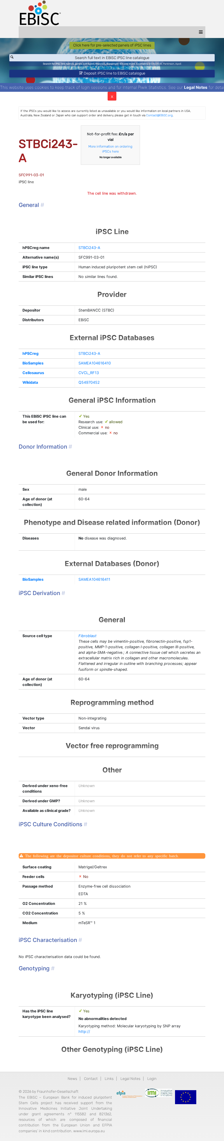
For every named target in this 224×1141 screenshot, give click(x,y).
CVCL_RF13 (88, 373)
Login (152, 1078)
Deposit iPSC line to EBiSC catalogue (114, 73)
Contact (91, 1078)
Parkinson (168, 63)
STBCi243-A (89, 248)
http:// (84, 1031)
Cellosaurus (33, 373)
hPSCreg (30, 353)
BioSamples (32, 363)
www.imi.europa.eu (89, 1131)
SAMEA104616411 (94, 579)
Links (109, 1078)
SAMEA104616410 (94, 363)
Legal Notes (195, 87)
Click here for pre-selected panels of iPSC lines (112, 45)
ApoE (178, 63)
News (72, 1078)
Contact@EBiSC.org (159, 115)
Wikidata (30, 382)
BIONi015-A (155, 63)
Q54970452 (89, 382)
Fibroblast (87, 636)
